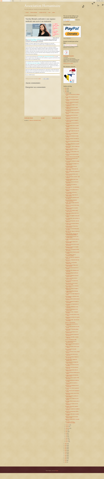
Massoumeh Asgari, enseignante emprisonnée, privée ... (71, 200)
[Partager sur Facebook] (47, 78)
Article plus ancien (56, 118)
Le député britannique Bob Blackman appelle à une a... (71, 375)
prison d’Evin (34, 40)
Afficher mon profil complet (68, 63)
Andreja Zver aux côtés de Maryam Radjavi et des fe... (71, 149)
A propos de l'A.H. (42, 12)
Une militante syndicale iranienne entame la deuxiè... (71, 167)
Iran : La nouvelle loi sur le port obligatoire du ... (70, 349)
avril (66, 436)
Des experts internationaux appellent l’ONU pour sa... (71, 407)
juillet (67, 431)
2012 (66, 462)
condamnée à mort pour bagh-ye (33, 63)
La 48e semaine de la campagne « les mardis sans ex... (72, 164)
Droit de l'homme (33, 12)
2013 (66, 460)
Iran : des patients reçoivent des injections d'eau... (71, 193)
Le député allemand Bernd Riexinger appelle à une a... (71, 292)
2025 (66, 89)
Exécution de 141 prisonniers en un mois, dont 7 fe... (71, 174)
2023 (66, 443)
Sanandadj (40, 56)
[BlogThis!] (44, 78)
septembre (68, 428)
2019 (66, 450)
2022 (66, 445)
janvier (67, 441)
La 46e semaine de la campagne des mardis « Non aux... (71, 362)
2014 (66, 458)
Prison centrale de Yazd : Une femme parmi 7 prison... (71, 286)
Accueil (27, 12)
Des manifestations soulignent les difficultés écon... (71, 360)
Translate (67, 21)
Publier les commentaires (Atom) (35, 120)
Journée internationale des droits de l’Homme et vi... (71, 370)
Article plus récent (28, 118)
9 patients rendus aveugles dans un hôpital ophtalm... (71, 195)
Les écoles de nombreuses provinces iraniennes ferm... (71, 276)
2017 (66, 453)
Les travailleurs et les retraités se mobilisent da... (71, 185)
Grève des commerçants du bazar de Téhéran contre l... (71, 103)
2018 (66, 452)
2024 (66, 91)
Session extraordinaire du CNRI (70, 339)
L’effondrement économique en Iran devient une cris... (71, 159)
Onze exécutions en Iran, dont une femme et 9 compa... (71, 284)
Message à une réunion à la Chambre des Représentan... (71, 247)
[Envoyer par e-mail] (43, 78)
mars (67, 438)
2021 (66, 447)
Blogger (56, 470)
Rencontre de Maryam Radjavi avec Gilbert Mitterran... (71, 266)
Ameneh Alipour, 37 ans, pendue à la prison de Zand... (71, 396)
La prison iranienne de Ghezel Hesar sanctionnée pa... (71, 226)
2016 (66, 455)
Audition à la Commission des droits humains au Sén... (71, 417)
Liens (49, 12)
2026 (66, 88)
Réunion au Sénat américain (70, 322)
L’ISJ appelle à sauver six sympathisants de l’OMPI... (70, 422)
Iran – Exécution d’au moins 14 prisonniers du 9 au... (70, 342)
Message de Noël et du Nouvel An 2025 (72, 156)
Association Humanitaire (42, 5)
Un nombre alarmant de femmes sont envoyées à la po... (71, 237)
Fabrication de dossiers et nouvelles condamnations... (71, 208)
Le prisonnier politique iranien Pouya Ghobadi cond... (71, 180)
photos (53, 12)
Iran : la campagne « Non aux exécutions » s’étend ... (70, 255)
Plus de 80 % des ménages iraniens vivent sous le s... (71, 211)
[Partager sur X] (46, 78)
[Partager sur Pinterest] (48, 78)
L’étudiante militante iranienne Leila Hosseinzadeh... (71, 242)
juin (66, 433)
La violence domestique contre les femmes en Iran (71, 278)
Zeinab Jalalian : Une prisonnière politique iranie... (71, 263)
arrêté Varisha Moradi (48, 56)
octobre (67, 426)
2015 (66, 457)
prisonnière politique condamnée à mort (35, 39)
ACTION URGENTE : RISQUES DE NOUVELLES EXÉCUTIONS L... (71, 234)
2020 (66, 448)
